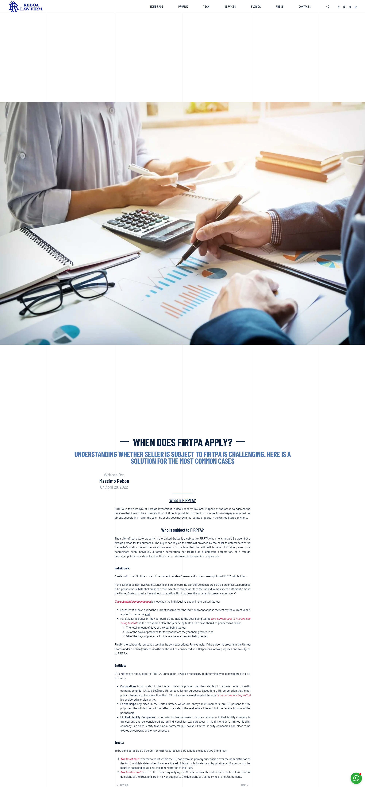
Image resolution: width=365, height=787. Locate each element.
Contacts (305, 6)
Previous (124, 784)
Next (243, 784)
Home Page (156, 6)
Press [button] (279, 6)
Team (206, 6)
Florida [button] (256, 6)
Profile (183, 6)
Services (230, 6)
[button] (328, 6)
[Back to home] (26, 6)
